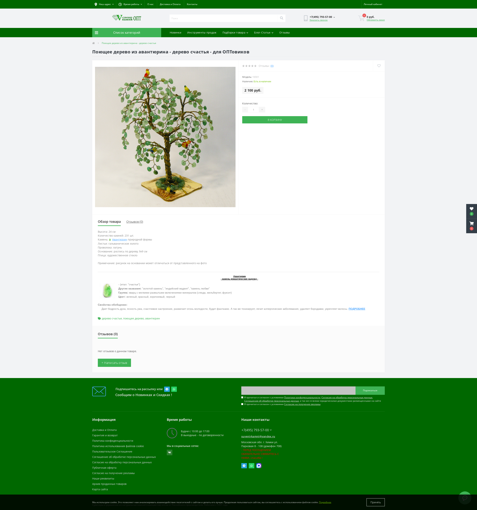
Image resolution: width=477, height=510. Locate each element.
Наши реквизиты (103, 478)
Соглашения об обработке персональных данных (271, 400)
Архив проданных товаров (109, 484)
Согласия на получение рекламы (302, 404)
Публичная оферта (104, 467)
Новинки (175, 32)
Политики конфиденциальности (302, 397)
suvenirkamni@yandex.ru (258, 436)
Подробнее (325, 502)
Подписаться (370, 390)
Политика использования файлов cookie (118, 446)
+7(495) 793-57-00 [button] (255, 430)
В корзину (275, 120)
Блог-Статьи (262, 32)
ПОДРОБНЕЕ (357, 308)
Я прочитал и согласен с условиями (282, 404)
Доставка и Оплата (170, 4)
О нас (150, 4)
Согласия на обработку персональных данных (346, 397)
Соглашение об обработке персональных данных (124, 457)
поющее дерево (133, 318)
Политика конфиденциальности (112, 440)
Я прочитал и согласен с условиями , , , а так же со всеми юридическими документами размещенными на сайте (312, 399)
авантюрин (152, 318)
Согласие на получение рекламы (113, 473)
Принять (375, 502)
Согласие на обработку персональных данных (122, 462)
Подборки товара (234, 32)
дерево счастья (112, 318)
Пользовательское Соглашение (112, 451)
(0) (272, 66)
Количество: (250, 103)
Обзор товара (109, 221)
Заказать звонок (318, 20)
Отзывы (284, 32)
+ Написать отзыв (114, 363)
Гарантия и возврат (105, 435)
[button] (130, 4)
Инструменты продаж (201, 32)
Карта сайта (100, 489)
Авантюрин (119, 239)
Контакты (192, 4)
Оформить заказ (376, 19)
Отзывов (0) (134, 222)
